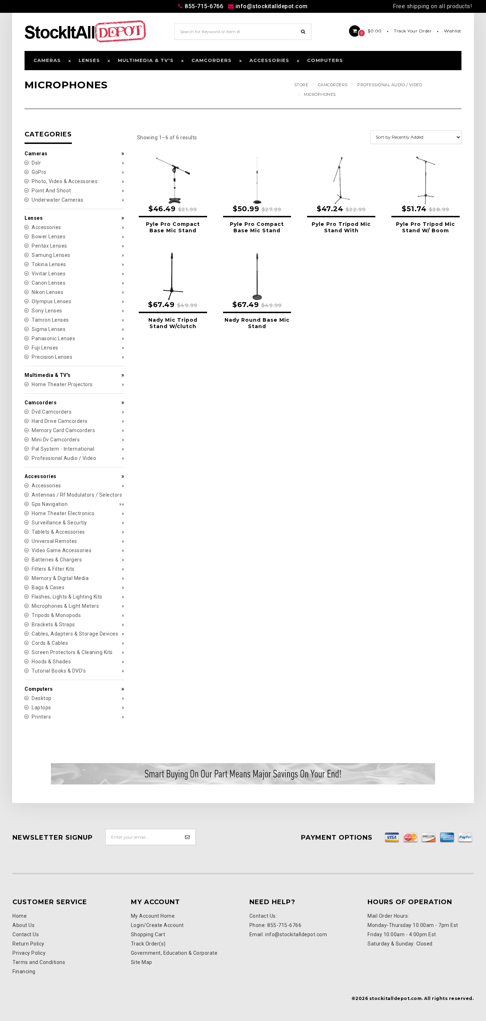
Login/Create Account (157, 925)
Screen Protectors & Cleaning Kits (72, 652)
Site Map (141, 962)
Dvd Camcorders (52, 412)
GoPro (39, 172)
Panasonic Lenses (53, 338)
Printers (41, 717)
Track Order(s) (148, 944)
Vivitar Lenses (48, 273)
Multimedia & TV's (146, 60)
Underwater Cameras (57, 200)
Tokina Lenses (49, 264)
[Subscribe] (188, 837)
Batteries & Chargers (57, 560)
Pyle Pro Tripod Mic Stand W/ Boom (425, 227)
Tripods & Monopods (56, 615)
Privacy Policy (29, 953)
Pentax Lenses (49, 246)
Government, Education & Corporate (174, 953)
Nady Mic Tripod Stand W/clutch (172, 323)
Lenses (89, 60)
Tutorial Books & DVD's (59, 671)
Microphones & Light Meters (65, 606)
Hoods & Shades (51, 661)
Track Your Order (413, 30)
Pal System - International (63, 449)
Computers (325, 60)
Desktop (42, 698)
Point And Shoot (51, 190)
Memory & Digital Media (60, 578)
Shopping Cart (148, 934)
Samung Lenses (51, 255)
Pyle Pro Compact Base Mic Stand (173, 227)
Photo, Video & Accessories (64, 181)
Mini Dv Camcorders (56, 439)
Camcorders (211, 60)
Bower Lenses (48, 236)
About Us (23, 925)
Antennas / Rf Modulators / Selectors (77, 495)
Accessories (269, 60)
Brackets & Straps (53, 624)
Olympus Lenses (51, 301)
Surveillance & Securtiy (59, 522)
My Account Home (153, 916)
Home (19, 916)
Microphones (320, 94)
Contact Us (25, 934)
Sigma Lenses (48, 329)
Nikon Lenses (47, 292)
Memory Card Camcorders (63, 430)
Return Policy (28, 944)
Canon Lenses (48, 283)
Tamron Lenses (50, 320)
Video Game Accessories (61, 550)
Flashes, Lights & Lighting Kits (67, 597)
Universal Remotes (54, 541)
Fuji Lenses (45, 348)
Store (301, 84)
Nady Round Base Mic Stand (257, 323)
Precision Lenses (52, 357)
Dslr (36, 163)
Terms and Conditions (38, 962)
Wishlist (452, 30)
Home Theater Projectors (62, 384)
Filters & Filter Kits (53, 569)
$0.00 (371, 30)
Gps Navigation (50, 504)
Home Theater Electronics (63, 513)
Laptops (41, 707)
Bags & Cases (48, 587)
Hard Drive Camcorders (60, 421)
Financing (24, 971)
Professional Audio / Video (389, 84)
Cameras (47, 60)
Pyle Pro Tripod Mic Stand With (341, 227)
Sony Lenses (47, 310)
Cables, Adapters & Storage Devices (75, 634)
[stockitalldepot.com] (85, 30)
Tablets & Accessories (58, 532)
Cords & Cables (50, 643)
